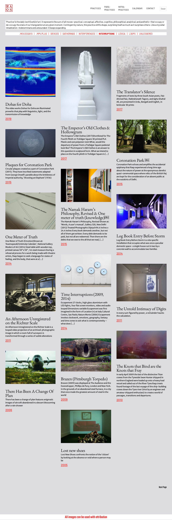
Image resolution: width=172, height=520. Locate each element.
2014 (8, 263)
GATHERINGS (69, 33)
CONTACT (150, 8)
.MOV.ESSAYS (25, 33)
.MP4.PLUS (41, 33)
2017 (64, 158)
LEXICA (121, 33)
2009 (64, 399)
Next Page (163, 487)
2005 (64, 465)
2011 (119, 320)
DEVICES (55, 33)
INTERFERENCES (87, 33)
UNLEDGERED (146, 33)
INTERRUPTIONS (106, 33)
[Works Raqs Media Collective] (9, 8)
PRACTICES (96, 8)
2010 (120, 400)
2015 (120, 184)
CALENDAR (137, 8)
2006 (8, 410)
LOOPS (132, 33)
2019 (8, 118)
